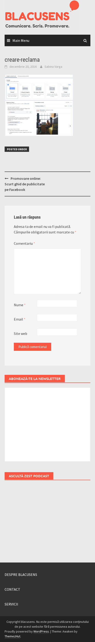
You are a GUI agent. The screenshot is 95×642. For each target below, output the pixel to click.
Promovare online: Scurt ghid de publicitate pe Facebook (25, 184)
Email (19, 319)
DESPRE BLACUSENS (21, 574)
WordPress (41, 631)
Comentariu (24, 243)
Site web (20, 333)
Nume (20, 305)
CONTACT (12, 589)
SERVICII (11, 604)
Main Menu (20, 40)
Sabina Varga (53, 66)
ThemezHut (12, 636)
